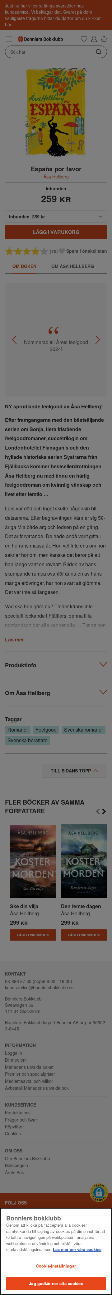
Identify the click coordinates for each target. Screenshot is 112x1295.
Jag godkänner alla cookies (56, 1283)
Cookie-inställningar (56, 1266)
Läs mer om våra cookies (77, 1249)
